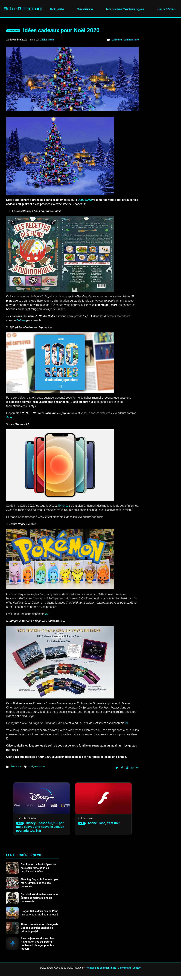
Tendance (85, 9)
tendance (39, 766)
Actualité (57, 9)
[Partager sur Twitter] (117, 767)
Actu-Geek (85, 200)
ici (46, 614)
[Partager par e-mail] (132, 767)
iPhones (63, 505)
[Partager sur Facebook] (122, 767)
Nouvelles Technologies (125, 9)
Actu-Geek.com (23, 8)
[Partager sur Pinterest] (127, 767)
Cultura (20, 320)
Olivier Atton (47, 39)
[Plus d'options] (137, 767)
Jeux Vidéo (166, 9)
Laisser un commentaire (125, 39)
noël (31, 766)
